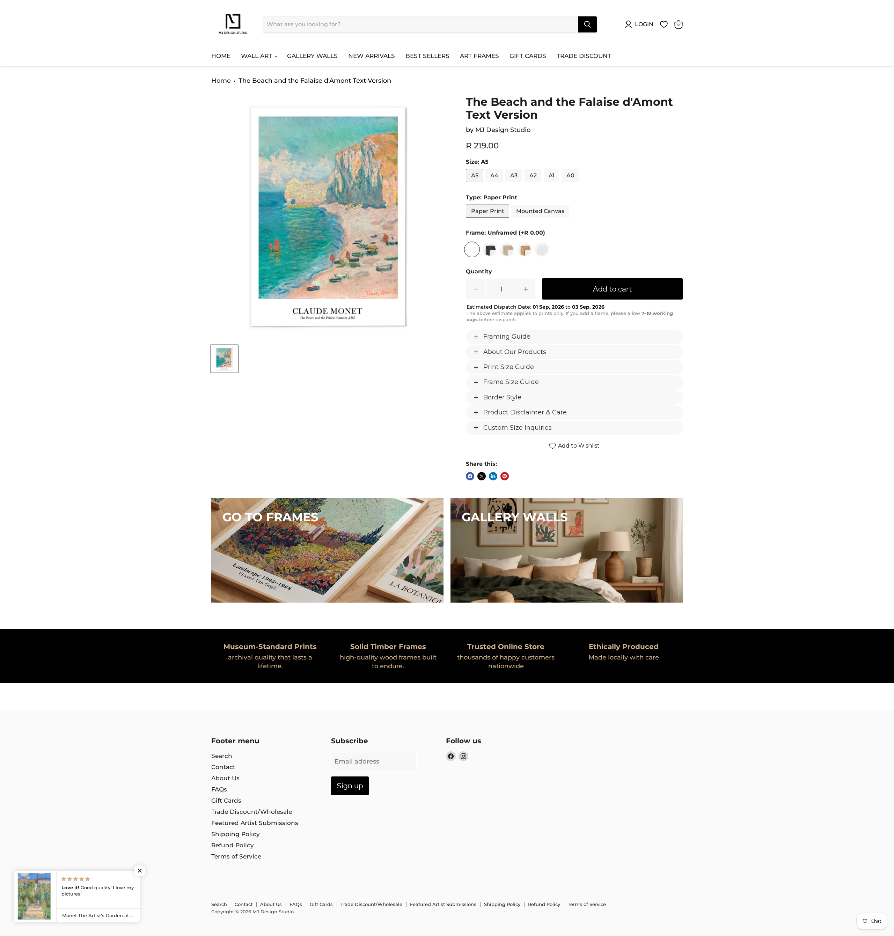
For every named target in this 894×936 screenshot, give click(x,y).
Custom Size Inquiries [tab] (517, 428)
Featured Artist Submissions (254, 822)
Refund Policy (232, 845)
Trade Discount (584, 55)
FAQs (219, 789)
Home (220, 55)
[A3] (514, 183)
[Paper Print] (488, 219)
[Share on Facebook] (470, 476)
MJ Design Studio (502, 130)
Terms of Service (236, 856)
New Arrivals (371, 55)
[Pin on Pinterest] (504, 476)
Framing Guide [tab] (506, 336)
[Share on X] (481, 476)
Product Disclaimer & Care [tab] (525, 412)
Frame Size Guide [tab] (511, 382)
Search (221, 755)
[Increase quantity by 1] (526, 289)
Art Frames (479, 55)
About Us (225, 778)
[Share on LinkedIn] (493, 476)
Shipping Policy (235, 834)
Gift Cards (528, 55)
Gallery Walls (312, 55)
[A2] (533, 183)
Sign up (350, 785)
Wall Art (257, 55)
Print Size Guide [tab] (508, 367)
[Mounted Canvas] (541, 219)
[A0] (571, 183)
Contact (223, 767)
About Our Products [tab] (514, 352)
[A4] (495, 183)
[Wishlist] (663, 24)
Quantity (479, 271)
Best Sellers (427, 55)
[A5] (475, 183)
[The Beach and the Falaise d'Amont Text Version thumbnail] (224, 359)
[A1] (552, 183)
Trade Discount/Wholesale (251, 811)
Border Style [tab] (502, 397)
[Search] (587, 24)
